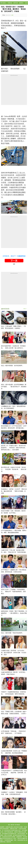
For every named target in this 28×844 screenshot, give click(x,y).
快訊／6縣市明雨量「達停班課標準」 (12, 365)
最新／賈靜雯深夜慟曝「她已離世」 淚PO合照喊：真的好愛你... (13, 813)
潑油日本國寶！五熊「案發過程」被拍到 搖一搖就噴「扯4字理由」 (14, 512)
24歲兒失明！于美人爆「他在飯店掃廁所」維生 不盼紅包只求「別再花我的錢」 (14, 551)
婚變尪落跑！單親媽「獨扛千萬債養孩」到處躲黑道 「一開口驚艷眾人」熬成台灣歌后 (14, 613)
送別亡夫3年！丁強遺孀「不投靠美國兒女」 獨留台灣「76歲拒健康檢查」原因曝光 (13, 591)
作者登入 (4, 2)
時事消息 (10, 2)
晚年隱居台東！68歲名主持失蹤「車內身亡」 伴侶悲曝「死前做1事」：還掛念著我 (13, 469)
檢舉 (12, 15)
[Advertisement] (14, 91)
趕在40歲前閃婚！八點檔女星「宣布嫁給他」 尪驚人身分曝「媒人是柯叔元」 (13, 347)
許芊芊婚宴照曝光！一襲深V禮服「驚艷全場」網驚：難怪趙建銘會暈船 (13, 531)
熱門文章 (15, 2)
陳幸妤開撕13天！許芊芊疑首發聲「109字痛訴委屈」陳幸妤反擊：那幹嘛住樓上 (14, 427)
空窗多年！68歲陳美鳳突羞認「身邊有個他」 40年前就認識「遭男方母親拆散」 (13, 693)
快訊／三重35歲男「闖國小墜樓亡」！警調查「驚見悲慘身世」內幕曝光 (13, 327)
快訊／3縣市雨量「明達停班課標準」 (12, 633)
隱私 (9, 824)
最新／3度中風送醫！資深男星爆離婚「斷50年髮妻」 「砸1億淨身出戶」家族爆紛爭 (13, 386)
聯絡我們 (12, 824)
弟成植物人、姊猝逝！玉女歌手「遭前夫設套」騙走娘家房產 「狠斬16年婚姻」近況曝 (14, 491)
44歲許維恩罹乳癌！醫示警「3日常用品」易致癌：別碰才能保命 (13, 673)
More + (25, 308)
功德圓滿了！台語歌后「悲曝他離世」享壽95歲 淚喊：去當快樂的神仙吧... (14, 793)
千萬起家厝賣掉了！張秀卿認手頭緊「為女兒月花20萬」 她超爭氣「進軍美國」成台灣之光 (14, 772)
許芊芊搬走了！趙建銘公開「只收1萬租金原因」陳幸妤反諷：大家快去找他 (13, 571)
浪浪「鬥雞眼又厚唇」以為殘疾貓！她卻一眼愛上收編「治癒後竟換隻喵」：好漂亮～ (14, 712)
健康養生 (21, 2)
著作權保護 (17, 824)
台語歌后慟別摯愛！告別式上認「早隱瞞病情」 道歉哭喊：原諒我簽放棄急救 (14, 752)
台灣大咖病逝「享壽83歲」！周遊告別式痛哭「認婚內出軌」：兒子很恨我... (13, 732)
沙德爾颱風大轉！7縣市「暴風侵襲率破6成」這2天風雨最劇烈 (13, 407)
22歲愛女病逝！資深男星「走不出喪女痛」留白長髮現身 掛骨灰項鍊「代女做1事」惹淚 (13, 652)
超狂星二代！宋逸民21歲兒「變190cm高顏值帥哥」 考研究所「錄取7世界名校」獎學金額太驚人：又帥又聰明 (13, 447)
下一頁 (14, 260)
